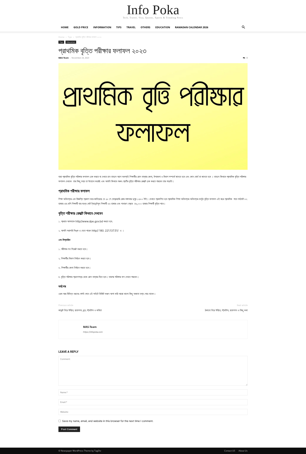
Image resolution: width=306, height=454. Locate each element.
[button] (243, 27)
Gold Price (80, 27)
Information (102, 27)
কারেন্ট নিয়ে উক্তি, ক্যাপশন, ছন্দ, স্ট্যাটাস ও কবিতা (80, 310)
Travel (131, 27)
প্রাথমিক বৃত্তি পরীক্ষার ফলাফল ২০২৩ (102, 50)
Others (145, 27)
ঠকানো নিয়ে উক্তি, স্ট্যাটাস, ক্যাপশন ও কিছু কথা (226, 310)
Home (65, 27)
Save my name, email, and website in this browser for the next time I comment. (107, 420)
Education (162, 27)
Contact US (229, 450)
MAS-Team (63, 57)
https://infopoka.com (93, 332)
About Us (243, 450)
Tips (118, 27)
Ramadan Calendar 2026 (191, 27)
